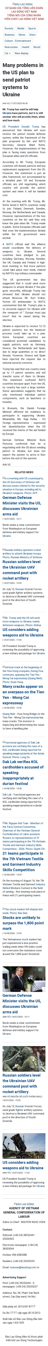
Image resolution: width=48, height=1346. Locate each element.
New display (21, 53)
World (36, 47)
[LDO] (24, 486)
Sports (32, 28)
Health (25, 47)
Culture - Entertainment (18, 40)
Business (10, 34)
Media (20, 28)
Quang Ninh (9, 713)
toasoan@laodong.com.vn (24, 1267)
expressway (32, 717)
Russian (19, 589)
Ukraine (7, 113)
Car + (8, 53)
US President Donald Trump (21, 126)
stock (25, 939)
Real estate (11, 47)
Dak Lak (7, 794)
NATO (9, 244)
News (22, 34)
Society (9, 28)
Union (32, 34)
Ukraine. (7, 535)
